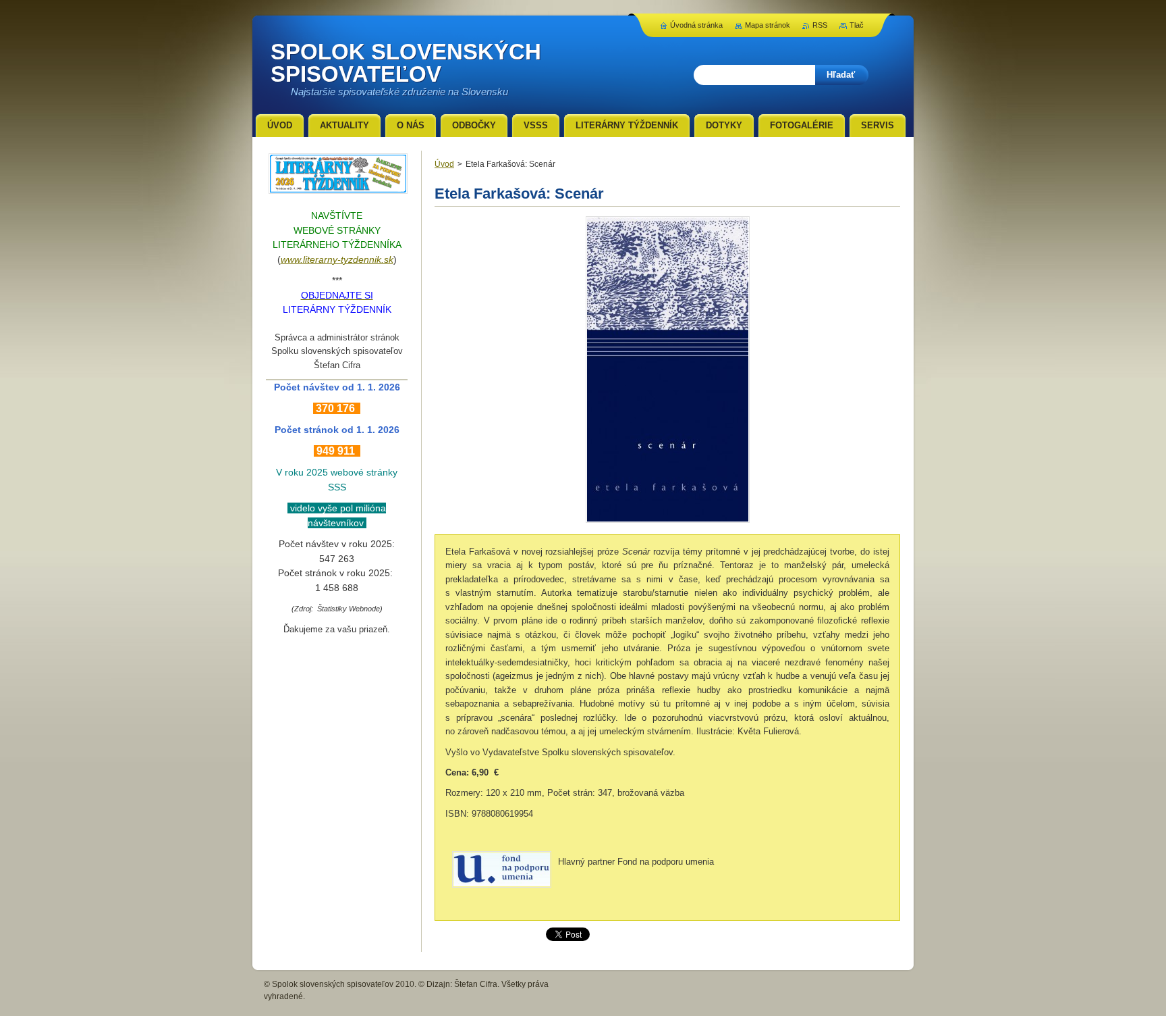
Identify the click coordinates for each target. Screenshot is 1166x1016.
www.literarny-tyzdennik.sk (337, 259)
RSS (819, 25)
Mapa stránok (767, 25)
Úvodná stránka (696, 25)
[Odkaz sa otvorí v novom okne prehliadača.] (667, 522)
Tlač (857, 25)
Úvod (444, 164)
